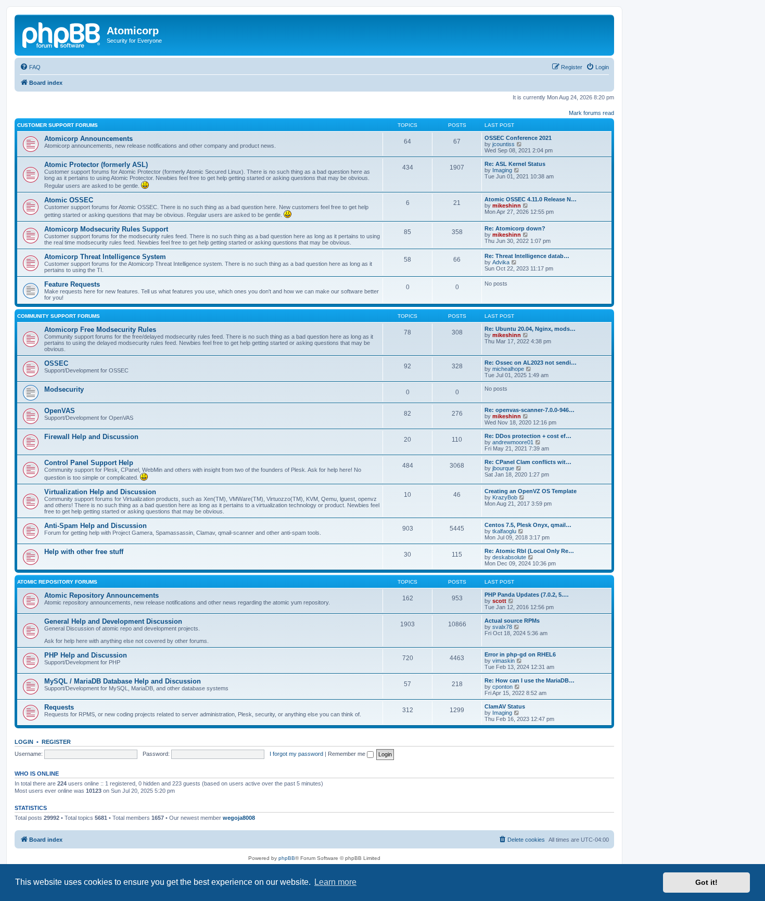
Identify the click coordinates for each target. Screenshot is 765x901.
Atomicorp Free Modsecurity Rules (100, 329)
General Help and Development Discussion (113, 621)
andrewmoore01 (512, 442)
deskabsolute (509, 557)
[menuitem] (30, 67)
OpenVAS (59, 411)
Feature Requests (72, 284)
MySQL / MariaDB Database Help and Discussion (122, 681)
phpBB (286, 858)
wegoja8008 (239, 818)
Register (56, 742)
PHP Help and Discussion (85, 655)
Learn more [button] (335, 882)
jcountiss (503, 144)
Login (24, 742)
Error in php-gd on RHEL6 (520, 654)
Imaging (502, 170)
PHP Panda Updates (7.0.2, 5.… (526, 594)
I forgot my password (296, 754)
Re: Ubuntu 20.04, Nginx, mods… (530, 329)
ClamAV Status (504, 706)
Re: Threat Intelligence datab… (526, 256)
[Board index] (62, 33)
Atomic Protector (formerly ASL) (96, 165)
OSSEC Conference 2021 (518, 138)
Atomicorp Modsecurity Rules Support (106, 229)
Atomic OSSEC (68, 200)
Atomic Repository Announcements (101, 595)
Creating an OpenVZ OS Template (530, 491)
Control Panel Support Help (88, 463)
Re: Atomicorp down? (514, 228)
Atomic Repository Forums (57, 582)
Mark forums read (591, 113)
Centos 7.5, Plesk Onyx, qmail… (527, 525)
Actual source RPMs (512, 620)
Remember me (347, 754)
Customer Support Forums (57, 125)
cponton (502, 687)
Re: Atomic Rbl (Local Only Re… (529, 551)
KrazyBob (504, 497)
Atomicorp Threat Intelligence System (105, 257)
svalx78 (502, 627)
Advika (500, 262)
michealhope (508, 369)
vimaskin (503, 661)
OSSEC (56, 363)
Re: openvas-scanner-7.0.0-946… (529, 410)
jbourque (503, 468)
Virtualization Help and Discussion (100, 492)
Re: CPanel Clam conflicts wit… (527, 462)
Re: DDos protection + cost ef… (527, 436)
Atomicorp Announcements (88, 139)
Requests (59, 707)
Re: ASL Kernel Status (514, 164)
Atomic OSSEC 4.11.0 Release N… (530, 199)
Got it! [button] (706, 882)
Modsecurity (64, 389)
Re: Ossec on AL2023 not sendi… (530, 362)
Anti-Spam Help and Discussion (95, 526)
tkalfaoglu (504, 531)
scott (499, 601)
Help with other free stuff (83, 552)
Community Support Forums (58, 316)
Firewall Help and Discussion (91, 437)
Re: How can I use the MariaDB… (529, 680)
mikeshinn (506, 205)
